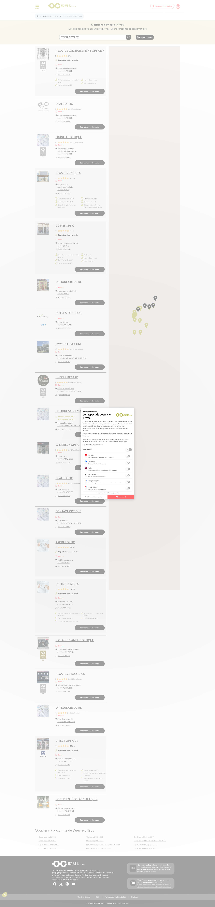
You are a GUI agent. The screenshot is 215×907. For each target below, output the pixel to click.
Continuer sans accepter (94, 497)
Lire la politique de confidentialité (93, 444)
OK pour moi (121, 497)
